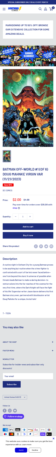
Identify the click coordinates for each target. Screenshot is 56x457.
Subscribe (12, 384)
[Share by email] (51, 246)
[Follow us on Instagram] (10, 410)
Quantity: (7, 216)
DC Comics (7, 190)
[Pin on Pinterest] (41, 246)
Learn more (26, 444)
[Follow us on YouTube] (15, 410)
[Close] (53, 438)
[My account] (45, 8)
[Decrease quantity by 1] (15, 216)
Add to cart (28, 226)
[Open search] (40, 8)
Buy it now (28, 235)
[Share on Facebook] (36, 246)
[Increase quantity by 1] (30, 216)
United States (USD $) (12, 397)
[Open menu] (4, 9)
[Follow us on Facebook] (5, 410)
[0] (51, 9)
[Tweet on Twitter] (46, 246)
